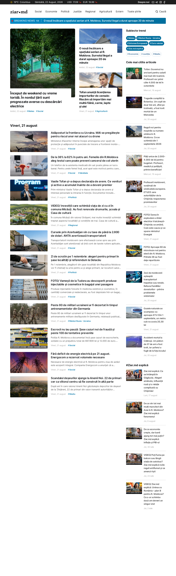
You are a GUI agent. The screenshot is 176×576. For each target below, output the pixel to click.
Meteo (131, 38)
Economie (51, 11)
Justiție (77, 11)
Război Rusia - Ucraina (148, 38)
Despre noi (143, 2)
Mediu (156, 54)
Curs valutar (156, 43)
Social (38, 11)
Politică (65, 11)
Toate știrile (134, 11)
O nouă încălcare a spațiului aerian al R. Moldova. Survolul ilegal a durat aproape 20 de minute (99, 20)
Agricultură (105, 11)
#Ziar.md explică (137, 365)
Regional (90, 11)
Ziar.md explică (135, 48)
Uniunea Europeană (137, 43)
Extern (119, 11)
